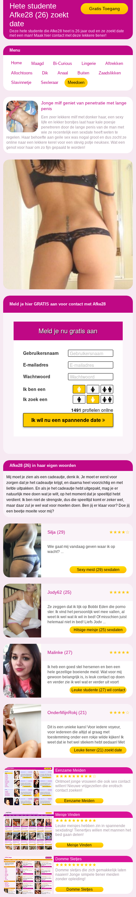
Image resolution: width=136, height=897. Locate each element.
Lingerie (89, 63)
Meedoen (76, 82)
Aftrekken (114, 63)
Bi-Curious (62, 63)
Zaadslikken (110, 73)
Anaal (63, 73)
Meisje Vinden (79, 845)
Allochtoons (22, 73)
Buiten (83, 73)
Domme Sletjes (79, 889)
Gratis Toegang (104, 8)
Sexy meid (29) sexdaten (98, 570)
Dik (45, 73)
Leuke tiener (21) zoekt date (98, 750)
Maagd (37, 63)
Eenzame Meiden (79, 801)
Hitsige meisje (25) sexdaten (98, 630)
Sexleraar (49, 82)
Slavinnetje (21, 82)
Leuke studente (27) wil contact (98, 690)
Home (16, 62)
